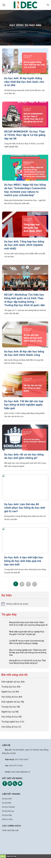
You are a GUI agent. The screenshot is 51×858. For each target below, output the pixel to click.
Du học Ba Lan (8, 811)
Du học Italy (7, 815)
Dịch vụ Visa (7, 819)
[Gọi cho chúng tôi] (15, 783)
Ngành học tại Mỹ (10, 711)
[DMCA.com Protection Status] (8, 856)
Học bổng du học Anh (11, 696)
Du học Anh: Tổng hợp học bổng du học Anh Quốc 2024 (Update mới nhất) (24, 245)
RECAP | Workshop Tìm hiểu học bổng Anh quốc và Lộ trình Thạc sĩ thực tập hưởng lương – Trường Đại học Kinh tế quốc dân (24, 300)
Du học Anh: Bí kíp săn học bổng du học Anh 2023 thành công (24, 353)
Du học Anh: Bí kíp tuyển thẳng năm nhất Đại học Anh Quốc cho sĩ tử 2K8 (24, 82)
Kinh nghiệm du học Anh (13, 681)
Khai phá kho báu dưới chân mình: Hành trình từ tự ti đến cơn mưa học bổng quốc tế (28, 623)
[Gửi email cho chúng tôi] (10, 783)
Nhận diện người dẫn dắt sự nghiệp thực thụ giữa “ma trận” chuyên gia (26, 632)
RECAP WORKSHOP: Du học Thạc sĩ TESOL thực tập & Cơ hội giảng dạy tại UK (24, 135)
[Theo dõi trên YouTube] (20, 783)
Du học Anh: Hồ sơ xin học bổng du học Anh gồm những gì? (24, 456)
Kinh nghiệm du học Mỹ (12, 701)
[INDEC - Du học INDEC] (25, 5)
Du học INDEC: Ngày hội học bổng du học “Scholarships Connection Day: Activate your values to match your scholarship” (25, 190)
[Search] (48, 5)
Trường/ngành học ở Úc (12, 721)
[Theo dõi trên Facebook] (4, 783)
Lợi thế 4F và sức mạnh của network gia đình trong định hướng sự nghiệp (26, 642)
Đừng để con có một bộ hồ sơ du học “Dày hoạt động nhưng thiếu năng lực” (27, 661)
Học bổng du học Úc (11, 726)
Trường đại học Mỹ (10, 706)
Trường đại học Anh (11, 686)
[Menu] (4, 4)
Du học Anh (7, 798)
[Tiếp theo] (34, 584)
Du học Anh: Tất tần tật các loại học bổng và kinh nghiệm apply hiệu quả (23, 405)
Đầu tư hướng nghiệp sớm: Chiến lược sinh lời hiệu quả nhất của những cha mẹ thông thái (27, 652)
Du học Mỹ (6, 803)
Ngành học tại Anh (10, 691)
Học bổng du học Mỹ (11, 716)
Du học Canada (8, 807)
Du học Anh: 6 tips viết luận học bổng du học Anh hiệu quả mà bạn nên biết (23, 561)
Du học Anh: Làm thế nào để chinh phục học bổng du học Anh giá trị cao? (24, 508)
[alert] (24, 604)
